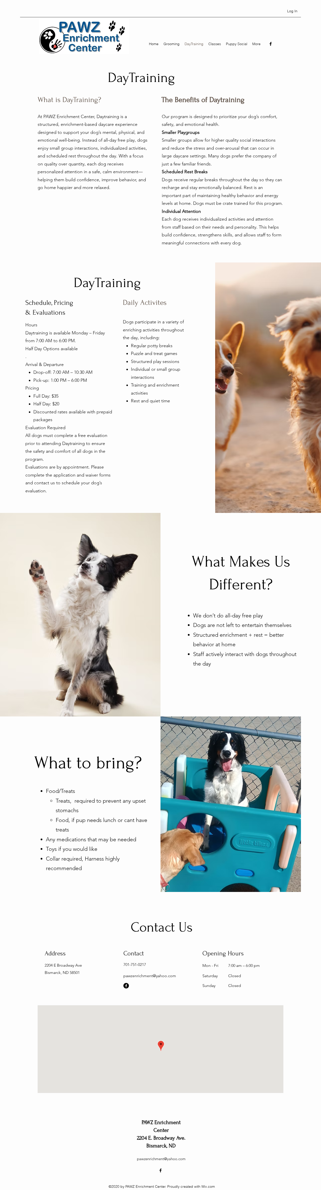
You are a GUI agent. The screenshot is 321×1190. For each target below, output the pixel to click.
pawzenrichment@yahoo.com (149, 975)
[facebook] (270, 43)
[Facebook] (126, 985)
